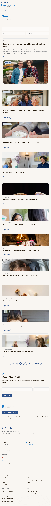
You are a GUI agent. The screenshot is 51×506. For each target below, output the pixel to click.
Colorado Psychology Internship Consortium (37, 480)
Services (4, 477)
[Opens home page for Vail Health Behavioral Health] (8, 5)
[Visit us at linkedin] (11, 428)
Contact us (30, 444)
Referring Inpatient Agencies (8, 496)
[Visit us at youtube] (8, 428)
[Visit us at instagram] (5, 428)
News (27, 477)
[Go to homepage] (2, 10)
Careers (28, 482)
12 (32, 363)
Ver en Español (7, 464)
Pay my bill (4, 485)
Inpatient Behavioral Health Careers (10, 493)
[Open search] (41, 6)
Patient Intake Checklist (7, 498)
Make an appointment (7, 475)
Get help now (7, 457)
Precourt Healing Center (7, 491)
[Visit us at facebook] (3, 428)
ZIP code (36, 386)
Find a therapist (5, 480)
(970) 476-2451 (8, 444)
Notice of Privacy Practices (32, 493)
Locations (4, 482)
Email (3, 386)
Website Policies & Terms (32, 491)
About (27, 475)
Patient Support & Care (7, 501)
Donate (5, 461)
